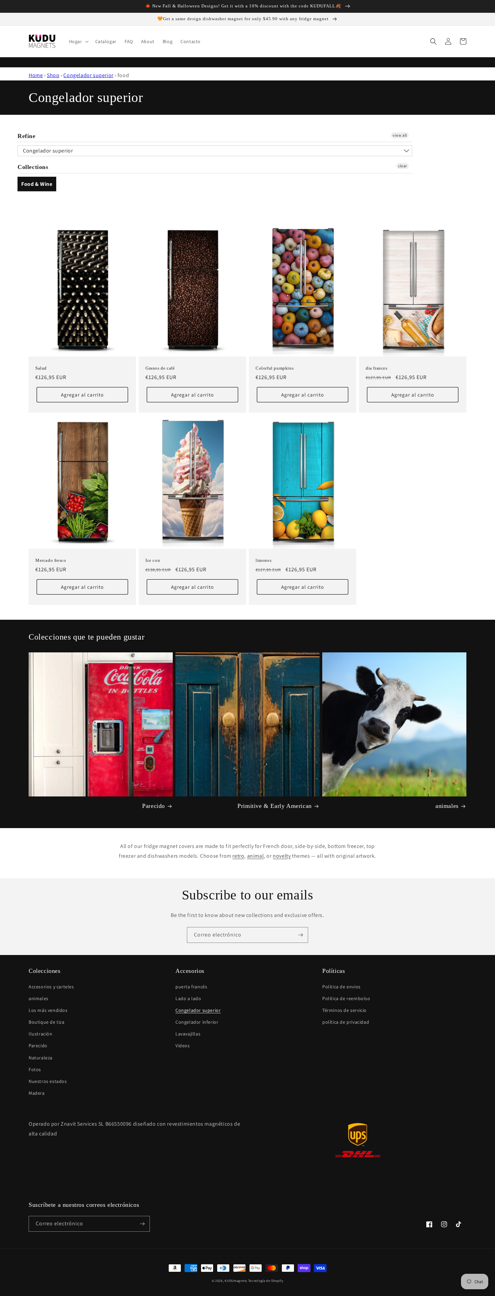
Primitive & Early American (274, 806)
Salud (41, 368)
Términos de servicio (344, 1010)
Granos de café (160, 368)
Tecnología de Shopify (266, 1280)
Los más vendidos (48, 1010)
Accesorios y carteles (51, 987)
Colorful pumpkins (275, 368)
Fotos (35, 1069)
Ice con (152, 560)
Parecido (153, 806)
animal (255, 855)
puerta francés (191, 987)
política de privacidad (345, 1022)
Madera (37, 1093)
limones (263, 560)
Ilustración (41, 1034)
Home (36, 75)
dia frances (377, 368)
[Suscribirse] (300, 935)
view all (400, 135)
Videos (182, 1046)
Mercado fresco (50, 560)
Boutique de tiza (47, 1022)
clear (402, 165)
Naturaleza (41, 1058)
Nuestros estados (48, 1081)
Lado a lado (188, 998)
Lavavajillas (187, 1034)
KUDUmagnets (236, 1280)
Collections (33, 167)
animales (447, 806)
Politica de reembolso (346, 998)
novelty (282, 855)
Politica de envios (341, 987)
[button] (78, 41)
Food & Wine (37, 183)
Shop (53, 75)
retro (238, 855)
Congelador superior (88, 75)
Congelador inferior (196, 1022)
